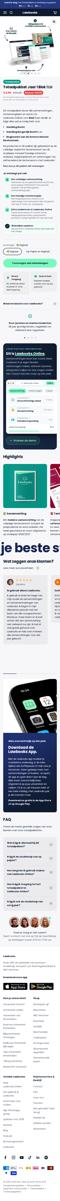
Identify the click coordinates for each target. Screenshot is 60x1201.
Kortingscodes (41, 1043)
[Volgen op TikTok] (30, 1157)
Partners (38, 1103)
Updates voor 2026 (13, 1119)
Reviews (7, 1125)
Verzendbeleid (37, 1188)
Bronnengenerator (13, 1141)
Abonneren (39, 1010)
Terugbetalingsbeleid (13, 1185)
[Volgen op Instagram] (13, 1157)
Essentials (38, 1021)
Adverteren (39, 1128)
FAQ (35, 1092)
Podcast (7, 1136)
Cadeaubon (40, 1037)
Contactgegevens (12, 1191)
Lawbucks (8, 1147)
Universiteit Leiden (13, 1010)
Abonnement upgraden (40, 1050)
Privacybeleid (33, 1185)
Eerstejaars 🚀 (41, 1004)
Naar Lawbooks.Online (12, 1084)
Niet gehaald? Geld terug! (43, 1110)
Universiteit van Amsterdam (11, 1017)
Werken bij (39, 1117)
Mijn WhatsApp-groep (12, 1112)
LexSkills (37, 1026)
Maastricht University (15, 1066)
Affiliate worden (42, 1123)
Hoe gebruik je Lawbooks (11, 1093)
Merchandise (40, 1032)
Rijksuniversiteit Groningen (11, 1035)
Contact (38, 1086)
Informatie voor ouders (12, 1103)
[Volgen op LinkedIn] (38, 1157)
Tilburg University (12, 1061)
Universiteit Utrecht (14, 1004)
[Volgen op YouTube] (22, 1157)
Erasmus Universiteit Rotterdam (14, 1026)
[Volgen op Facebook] (5, 1157)
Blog (5, 1130)
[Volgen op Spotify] (46, 1157)
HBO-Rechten (41, 1015)
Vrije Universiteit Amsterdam (12, 1053)
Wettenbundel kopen (41, 1059)
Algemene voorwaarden (15, 1188)
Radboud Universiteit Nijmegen (14, 1044)
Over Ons (38, 1097)
